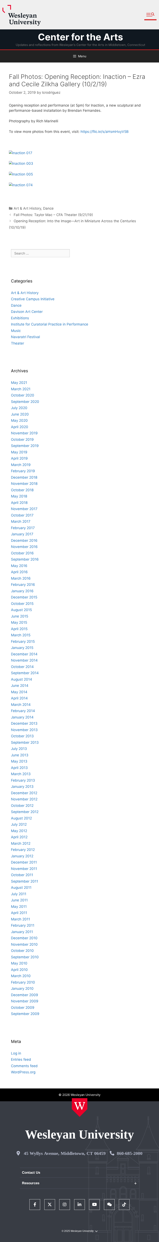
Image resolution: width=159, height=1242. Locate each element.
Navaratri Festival (25, 337)
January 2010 (22, 988)
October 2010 (22, 951)
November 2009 (24, 1001)
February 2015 (23, 641)
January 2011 (22, 932)
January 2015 (22, 648)
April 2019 (19, 458)
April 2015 (19, 629)
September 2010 (25, 957)
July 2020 (19, 408)
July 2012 (19, 824)
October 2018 (22, 490)
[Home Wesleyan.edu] (79, 1107)
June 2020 (20, 414)
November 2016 (24, 547)
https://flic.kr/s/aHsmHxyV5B (105, 132)
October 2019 (22, 439)
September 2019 (25, 446)
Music (16, 331)
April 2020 (19, 427)
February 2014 (23, 711)
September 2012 (25, 812)
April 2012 (19, 837)
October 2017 (22, 515)
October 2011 (22, 875)
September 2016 (25, 559)
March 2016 (21, 578)
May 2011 (19, 906)
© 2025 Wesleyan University (78, 1231)
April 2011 (19, 913)
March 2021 (20, 389)
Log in (16, 1053)
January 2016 (22, 591)
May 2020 (19, 420)
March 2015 (20, 635)
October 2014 (22, 667)
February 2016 (23, 585)
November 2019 (24, 433)
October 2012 (22, 806)
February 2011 (22, 925)
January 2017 (22, 534)
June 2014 (19, 685)
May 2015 (19, 622)
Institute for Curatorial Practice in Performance (49, 324)
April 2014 (19, 698)
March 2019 (21, 465)
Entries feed (21, 1059)
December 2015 (24, 597)
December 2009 (24, 995)
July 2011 (18, 894)
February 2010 (23, 982)
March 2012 (20, 843)
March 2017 (20, 521)
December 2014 (24, 654)
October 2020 (22, 395)
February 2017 (23, 528)
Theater (17, 343)
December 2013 (24, 723)
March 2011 (20, 919)
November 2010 (24, 944)
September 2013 (25, 742)
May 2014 (19, 692)
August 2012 (21, 818)
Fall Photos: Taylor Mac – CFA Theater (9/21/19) (53, 215)
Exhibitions (20, 318)
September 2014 (25, 673)
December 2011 (24, 862)
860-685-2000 (129, 1153)
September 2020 (25, 402)
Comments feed (24, 1066)
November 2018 (24, 484)
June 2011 (19, 900)
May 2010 (19, 963)
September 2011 (24, 881)
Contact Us (31, 1173)
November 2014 (24, 660)
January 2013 (22, 786)
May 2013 (19, 761)
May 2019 (19, 452)
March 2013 (21, 774)
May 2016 (19, 566)
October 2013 (22, 736)
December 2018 (24, 477)
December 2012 (24, 793)
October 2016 (22, 553)
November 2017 (24, 509)
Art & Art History (27, 208)
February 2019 (23, 471)
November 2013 (24, 730)
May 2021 (19, 383)
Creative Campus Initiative (32, 299)
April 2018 (19, 503)
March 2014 (21, 705)
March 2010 (21, 976)
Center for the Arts (80, 37)
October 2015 (22, 604)
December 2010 (24, 938)
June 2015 (19, 616)
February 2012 (23, 850)
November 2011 (24, 869)
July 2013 (19, 749)
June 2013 (19, 755)
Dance (48, 208)
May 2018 (19, 496)
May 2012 (19, 831)
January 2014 (22, 717)
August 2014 (21, 679)
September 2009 (25, 1014)
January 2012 (22, 856)
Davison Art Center (27, 312)
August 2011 (21, 887)
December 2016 (24, 540)
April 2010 (19, 970)
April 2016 (19, 572)
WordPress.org (23, 1072)
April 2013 (19, 768)
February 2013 (23, 780)
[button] (150, 14)
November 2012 (24, 799)
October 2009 (22, 1007)
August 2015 (21, 610)
